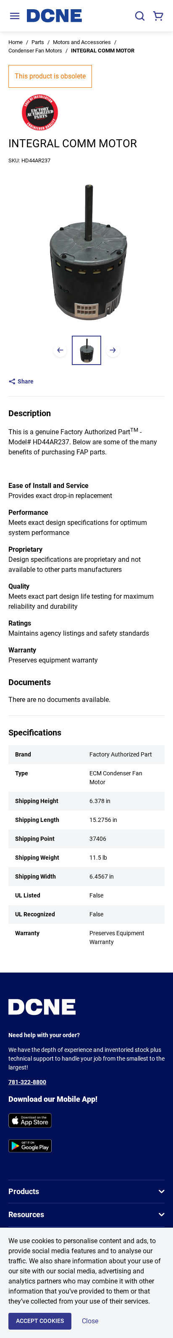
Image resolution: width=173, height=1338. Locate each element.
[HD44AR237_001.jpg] (86, 350)
